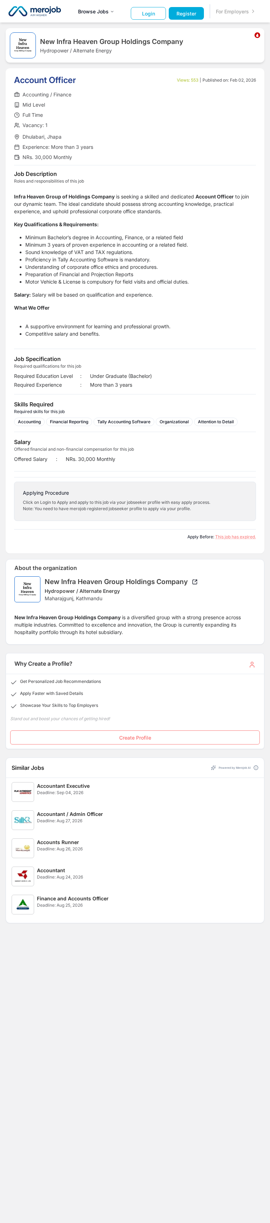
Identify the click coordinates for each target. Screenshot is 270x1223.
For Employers (232, 11)
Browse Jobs (93, 11)
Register (186, 14)
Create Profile (135, 738)
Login (148, 14)
